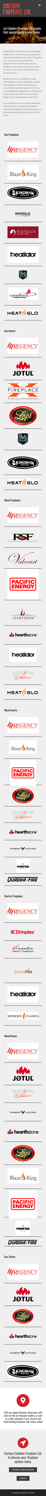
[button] (39, 5)
